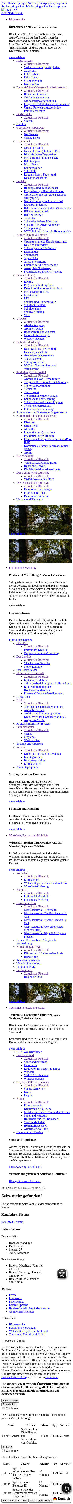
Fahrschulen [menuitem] (31, 77)
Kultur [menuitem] (20, 1098)
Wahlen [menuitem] (20, 747)
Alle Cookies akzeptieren (43, 1500)
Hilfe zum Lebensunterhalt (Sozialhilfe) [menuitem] (47, 208)
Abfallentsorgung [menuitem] (34, 325)
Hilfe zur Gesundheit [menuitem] (36, 211)
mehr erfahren (17, 57)
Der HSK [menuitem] (22, 643)
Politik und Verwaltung (22, 1327)
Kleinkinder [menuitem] (31, 251)
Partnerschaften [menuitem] (25, 726)
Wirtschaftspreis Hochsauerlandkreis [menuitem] (45, 883)
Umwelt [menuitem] (21, 318)
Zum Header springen (14, 3)
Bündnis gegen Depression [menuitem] (40, 154)
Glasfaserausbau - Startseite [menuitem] (40, 909)
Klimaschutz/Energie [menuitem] (28, 946)
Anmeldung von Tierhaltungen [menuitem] (42, 378)
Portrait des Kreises (20, 639)
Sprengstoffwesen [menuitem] (34, 362)
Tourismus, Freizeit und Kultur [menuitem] (27, 1007)
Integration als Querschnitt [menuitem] (39, 432)
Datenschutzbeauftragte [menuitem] (38, 489)
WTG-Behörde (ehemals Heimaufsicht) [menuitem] (47, 231)
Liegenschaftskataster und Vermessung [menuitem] (47, 104)
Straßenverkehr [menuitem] (33, 80)
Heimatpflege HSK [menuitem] (35, 1125)
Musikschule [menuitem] (31, 295)
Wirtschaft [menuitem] (22, 873)
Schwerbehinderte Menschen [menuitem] (41, 221)
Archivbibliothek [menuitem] (34, 710)
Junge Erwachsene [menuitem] (35, 261)
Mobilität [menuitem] (21, 889)
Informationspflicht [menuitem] (35, 492)
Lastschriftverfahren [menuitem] (36, 680)
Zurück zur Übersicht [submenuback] (36, 64)
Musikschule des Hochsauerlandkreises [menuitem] (47, 1112)
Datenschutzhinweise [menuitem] (36, 496)
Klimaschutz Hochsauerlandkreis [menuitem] (43, 953)
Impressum (15, 1298)
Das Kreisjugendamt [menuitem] (36, 244)
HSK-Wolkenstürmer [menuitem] (29, 1051)
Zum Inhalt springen (32, 6)
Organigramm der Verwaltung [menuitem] (41, 653)
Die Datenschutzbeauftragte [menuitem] (32, 482)
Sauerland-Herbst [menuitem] (34, 1122)
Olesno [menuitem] (28, 733)
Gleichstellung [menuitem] (25, 455)
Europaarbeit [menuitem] (31, 879)
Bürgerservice (17, 1324)
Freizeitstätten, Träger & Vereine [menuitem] (43, 271)
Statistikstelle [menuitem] (24, 114)
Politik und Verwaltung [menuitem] (22, 567)
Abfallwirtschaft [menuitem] (33, 328)
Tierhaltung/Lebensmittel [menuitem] (31, 372)
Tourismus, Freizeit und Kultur (27, 1334)
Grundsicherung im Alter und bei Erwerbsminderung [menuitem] (43, 203)
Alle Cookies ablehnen (15, 1500)
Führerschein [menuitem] (31, 74)
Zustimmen (12, 1408)
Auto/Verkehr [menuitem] (24, 60)
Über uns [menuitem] (29, 422)
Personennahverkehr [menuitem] (36, 899)
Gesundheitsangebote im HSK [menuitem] (42, 151)
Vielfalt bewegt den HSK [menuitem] (39, 479)
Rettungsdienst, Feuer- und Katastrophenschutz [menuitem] (40, 176)
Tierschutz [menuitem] (30, 388)
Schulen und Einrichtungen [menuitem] (40, 301)
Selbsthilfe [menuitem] (30, 171)
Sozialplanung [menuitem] (32, 228)
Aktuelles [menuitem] (29, 429)
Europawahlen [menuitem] (32, 763)
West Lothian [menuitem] (32, 740)
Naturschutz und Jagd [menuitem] (37, 335)
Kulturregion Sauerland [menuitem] (38, 1108)
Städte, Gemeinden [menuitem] (35, 1088)
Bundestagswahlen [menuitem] (35, 760)
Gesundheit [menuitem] (23, 141)
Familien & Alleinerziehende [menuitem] (41, 265)
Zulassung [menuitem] (30, 70)
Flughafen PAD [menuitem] (25, 966)
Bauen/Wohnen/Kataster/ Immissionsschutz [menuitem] (42, 87)
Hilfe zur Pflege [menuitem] (33, 214)
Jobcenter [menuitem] (29, 218)
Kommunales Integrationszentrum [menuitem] (36, 415)
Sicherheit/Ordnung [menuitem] (28, 342)
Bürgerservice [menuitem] (17, 19)
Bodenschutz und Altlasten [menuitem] (40, 332)
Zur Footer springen (55, 6)
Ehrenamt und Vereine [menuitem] (29, 1132)
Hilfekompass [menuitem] (32, 161)
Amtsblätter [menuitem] (23, 696)
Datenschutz (16, 1301)
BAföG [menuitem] (28, 281)
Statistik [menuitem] (28, 120)
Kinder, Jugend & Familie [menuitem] (31, 234)
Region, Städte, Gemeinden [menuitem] (32, 1082)
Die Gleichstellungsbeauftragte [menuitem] (42, 469)
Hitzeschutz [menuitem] (31, 956)
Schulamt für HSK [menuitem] (35, 305)
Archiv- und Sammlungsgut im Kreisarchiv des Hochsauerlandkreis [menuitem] (45, 715)
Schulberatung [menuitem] (32, 308)
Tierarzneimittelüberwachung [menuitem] (41, 395)
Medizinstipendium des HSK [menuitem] (41, 157)
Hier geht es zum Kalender (25, 1181)
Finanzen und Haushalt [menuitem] (30, 673)
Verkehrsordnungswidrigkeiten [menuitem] (42, 67)
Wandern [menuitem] (29, 1072)
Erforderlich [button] (9, 1404)
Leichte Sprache (18, 1305)
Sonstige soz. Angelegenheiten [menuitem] (42, 224)
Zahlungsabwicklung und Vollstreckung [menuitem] (47, 683)
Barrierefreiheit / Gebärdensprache (29, 1308)
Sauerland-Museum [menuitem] (35, 1115)
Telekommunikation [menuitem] (28, 960)
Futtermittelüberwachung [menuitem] (39, 409)
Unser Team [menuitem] (31, 425)
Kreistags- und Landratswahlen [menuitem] (42, 753)
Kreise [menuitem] (28, 1092)
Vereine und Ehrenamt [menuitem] (29, 499)
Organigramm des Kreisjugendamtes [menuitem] (45, 241)
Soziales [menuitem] (21, 181)
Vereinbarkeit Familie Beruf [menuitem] (40, 462)
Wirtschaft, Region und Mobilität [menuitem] (28, 835)
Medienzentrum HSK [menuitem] (36, 291)
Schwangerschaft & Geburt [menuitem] (40, 248)
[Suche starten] (45, 1188)
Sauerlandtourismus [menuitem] (35, 1061)
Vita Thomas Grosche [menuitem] (37, 663)
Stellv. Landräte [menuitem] (33, 666)
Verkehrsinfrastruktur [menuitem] (28, 963)
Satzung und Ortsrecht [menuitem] (29, 743)
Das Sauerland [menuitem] (25, 1055)
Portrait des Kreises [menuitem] (35, 649)
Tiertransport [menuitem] (31, 392)
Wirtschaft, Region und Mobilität (28, 1331)
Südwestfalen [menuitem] (24, 970)
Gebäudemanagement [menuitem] (37, 97)
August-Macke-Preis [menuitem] (36, 1128)
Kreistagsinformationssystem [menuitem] (33, 723)
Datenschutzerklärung (14, 1377)
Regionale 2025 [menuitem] (33, 976)
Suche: (5, 1187)
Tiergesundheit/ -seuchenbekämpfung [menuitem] (46, 382)
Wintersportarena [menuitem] (34, 1078)
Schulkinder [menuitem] (31, 254)
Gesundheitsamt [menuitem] (33, 147)
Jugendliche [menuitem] (31, 258)
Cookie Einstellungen (21, 1311)
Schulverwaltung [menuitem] (34, 311)
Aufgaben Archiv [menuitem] (34, 720)
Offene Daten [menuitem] (32, 137)
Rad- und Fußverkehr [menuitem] (36, 896)
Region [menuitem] (28, 1095)
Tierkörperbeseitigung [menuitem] (37, 385)
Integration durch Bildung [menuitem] (39, 435)
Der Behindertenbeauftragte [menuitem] (32, 472)
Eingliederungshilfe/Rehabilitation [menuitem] (44, 191)
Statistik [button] (7, 1446)
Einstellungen (10, 1400)
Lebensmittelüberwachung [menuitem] (39, 399)
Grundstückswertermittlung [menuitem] (40, 100)
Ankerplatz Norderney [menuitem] (37, 268)
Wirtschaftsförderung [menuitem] (36, 886)
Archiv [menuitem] (28, 452)
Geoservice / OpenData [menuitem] (30, 127)
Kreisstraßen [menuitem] (31, 84)
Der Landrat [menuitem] (23, 656)
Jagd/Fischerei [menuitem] (32, 358)
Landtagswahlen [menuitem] (33, 757)
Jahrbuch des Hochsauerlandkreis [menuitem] (43, 706)
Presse (12, 1294)
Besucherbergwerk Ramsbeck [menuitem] (41, 1118)
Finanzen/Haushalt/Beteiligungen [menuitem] (43, 693)
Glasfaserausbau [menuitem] (26, 903)
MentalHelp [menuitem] (31, 164)
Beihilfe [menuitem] (21, 124)
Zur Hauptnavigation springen (45, 3)
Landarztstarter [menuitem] (33, 167)
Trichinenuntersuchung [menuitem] (37, 405)
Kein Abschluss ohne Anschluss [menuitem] (43, 288)
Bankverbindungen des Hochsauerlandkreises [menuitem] (37, 688)
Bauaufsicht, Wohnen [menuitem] (36, 94)
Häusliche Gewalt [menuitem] (34, 466)
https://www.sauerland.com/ (25, 1166)
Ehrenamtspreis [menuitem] (33, 1105)
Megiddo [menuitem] (29, 737)
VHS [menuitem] (27, 315)
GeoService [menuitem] (31, 134)
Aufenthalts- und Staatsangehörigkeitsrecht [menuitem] (41, 412)
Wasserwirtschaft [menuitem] (34, 338)
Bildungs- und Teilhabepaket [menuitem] (41, 187)
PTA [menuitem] (27, 298)
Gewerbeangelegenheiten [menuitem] (39, 355)
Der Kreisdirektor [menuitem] (26, 670)
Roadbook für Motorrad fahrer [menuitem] (42, 1068)
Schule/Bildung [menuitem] (25, 275)
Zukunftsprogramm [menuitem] (27, 767)
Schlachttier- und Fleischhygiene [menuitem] (43, 402)
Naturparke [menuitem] (30, 1065)
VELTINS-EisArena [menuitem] (36, 1075)
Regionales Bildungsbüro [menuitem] (39, 285)
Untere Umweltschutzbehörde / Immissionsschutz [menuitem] (42, 109)
